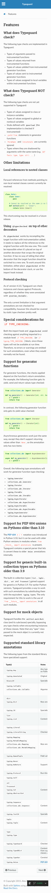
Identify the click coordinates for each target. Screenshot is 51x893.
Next (41, 870)
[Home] (5, 14)
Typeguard (27, 4)
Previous (11, 870)
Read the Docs (10, 888)
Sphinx (16, 886)
